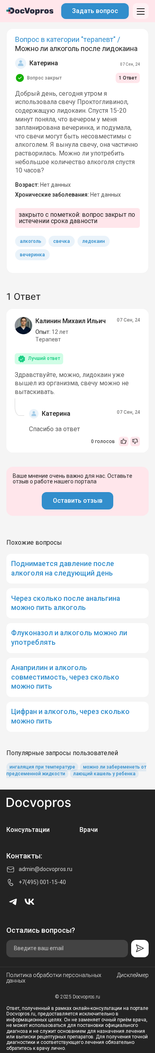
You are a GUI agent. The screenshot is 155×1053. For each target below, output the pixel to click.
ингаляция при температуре (42, 767)
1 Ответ (128, 78)
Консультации (28, 829)
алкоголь (30, 241)
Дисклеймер (133, 975)
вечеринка (32, 255)
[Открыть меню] (141, 11)
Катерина (43, 63)
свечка (61, 241)
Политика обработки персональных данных (53, 977)
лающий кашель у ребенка (104, 773)
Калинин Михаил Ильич (70, 321)
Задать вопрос (95, 11)
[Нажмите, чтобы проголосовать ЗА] (123, 441)
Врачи (88, 829)
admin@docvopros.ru (45, 869)
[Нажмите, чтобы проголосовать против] (135, 441)
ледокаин (93, 241)
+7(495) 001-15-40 (42, 882)
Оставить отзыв (78, 500)
